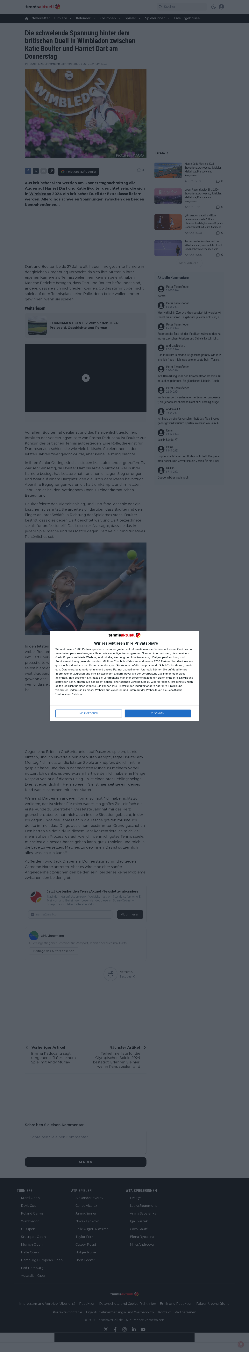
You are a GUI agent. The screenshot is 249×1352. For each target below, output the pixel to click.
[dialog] (124, 676)
